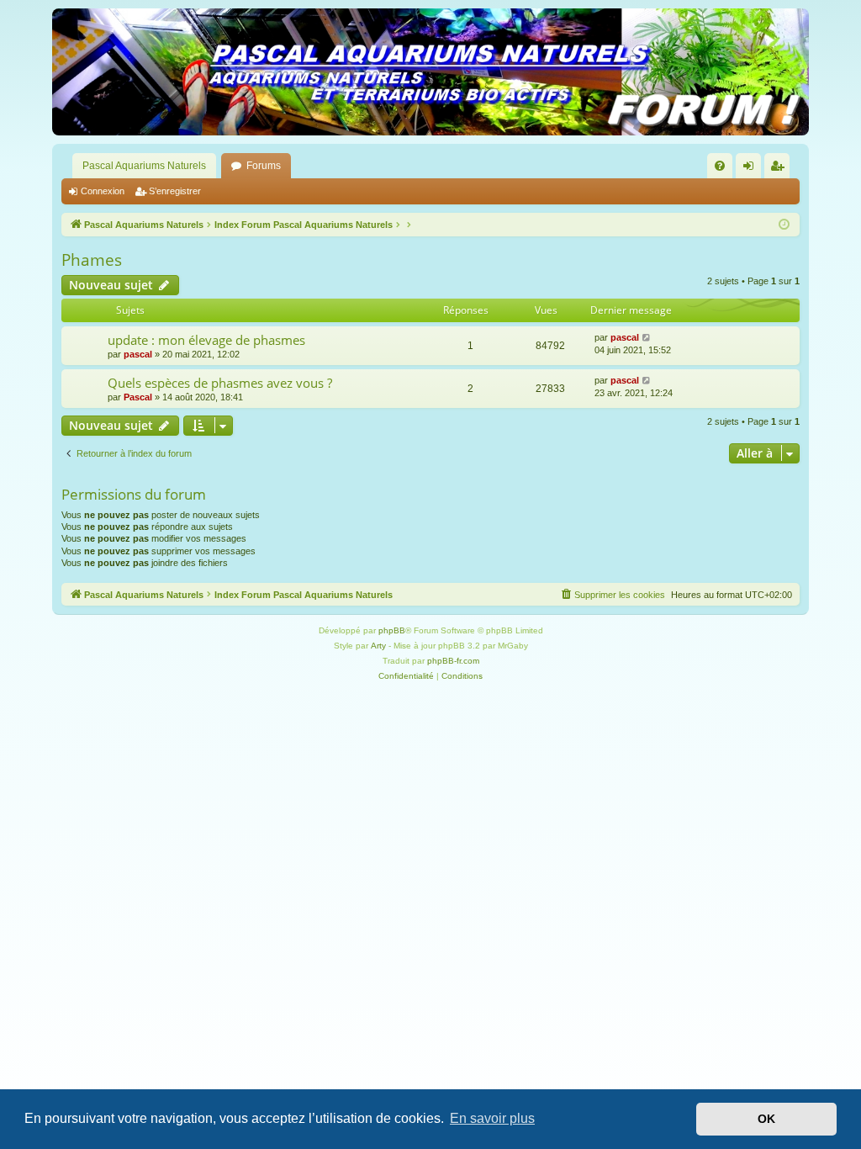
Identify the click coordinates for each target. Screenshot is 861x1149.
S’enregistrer (175, 191)
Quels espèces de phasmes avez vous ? (220, 382)
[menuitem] (719, 165)
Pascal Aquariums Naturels (144, 166)
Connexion (102, 191)
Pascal (138, 397)
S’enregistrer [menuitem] (780, 169)
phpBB (391, 630)
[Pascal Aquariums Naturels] (430, 72)
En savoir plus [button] (492, 1118)
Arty (378, 645)
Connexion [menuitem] (751, 169)
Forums (263, 166)
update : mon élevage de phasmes (206, 339)
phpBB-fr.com (453, 660)
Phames (91, 260)
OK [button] (766, 1118)
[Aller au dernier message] (647, 337)
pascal (138, 354)
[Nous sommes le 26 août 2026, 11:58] (784, 225)
